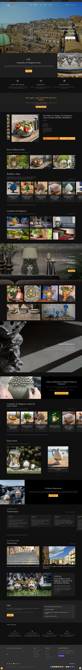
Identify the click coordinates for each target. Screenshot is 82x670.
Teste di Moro (47, 650)
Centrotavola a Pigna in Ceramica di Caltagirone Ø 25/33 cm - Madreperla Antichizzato (54, 197)
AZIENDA (45, 4)
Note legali (47, 653)
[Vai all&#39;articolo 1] (8, 116)
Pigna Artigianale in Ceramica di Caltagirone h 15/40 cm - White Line (69, 197)
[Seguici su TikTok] (16, 663)
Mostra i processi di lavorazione (61, 393)
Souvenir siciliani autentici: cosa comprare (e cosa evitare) (23, 566)
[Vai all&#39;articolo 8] (8, 139)
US (34, 658)
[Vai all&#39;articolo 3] (8, 122)
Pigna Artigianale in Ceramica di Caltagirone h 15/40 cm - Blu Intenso (13, 197)
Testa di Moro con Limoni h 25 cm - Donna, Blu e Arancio (27, 426)
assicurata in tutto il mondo (32, 635)
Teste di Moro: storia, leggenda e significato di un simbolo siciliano (63, 581)
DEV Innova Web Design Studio (30, 666)
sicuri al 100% (68, 635)
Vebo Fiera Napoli (37, 654)
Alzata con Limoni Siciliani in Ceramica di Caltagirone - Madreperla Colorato (13, 426)
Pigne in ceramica (11, 176)
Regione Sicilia (36, 651)
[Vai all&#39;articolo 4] (8, 126)
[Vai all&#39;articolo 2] (8, 119)
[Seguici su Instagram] (9, 663)
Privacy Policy (47, 654)
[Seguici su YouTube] (14, 663)
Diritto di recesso (48, 658)
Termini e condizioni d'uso (49, 656)
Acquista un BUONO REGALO (41, 106)
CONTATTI (50, 4)
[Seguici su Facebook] (7, 663)
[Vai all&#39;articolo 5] (8, 129)
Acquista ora (67, 138)
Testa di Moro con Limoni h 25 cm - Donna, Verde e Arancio (55, 426)
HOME (31, 4)
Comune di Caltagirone (37, 650)
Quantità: (44, 132)
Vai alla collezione (71, 270)
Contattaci (10, 615)
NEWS (41, 4)
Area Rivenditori (36, 656)
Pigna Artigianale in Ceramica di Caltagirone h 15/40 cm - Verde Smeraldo (27, 197)
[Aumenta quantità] (48, 135)
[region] (41, 84)
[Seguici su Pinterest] (11, 663)
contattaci (46, 636)
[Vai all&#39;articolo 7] (8, 136)
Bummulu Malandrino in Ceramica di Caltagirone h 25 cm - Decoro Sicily (58, 469)
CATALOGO (35, 4)
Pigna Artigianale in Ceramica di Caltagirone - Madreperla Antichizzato (41, 197)
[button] (2, 668)
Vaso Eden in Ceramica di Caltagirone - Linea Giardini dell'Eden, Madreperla (58, 116)
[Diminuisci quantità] (44, 135)
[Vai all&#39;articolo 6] (8, 133)
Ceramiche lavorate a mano (13, 635)
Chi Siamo (28, 70)
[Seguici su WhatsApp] (18, 663)
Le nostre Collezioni (70, 37)
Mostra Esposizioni (53, 495)
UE (34, 659)
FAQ (46, 651)
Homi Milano (36, 653)
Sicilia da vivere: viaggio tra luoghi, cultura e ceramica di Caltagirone (58, 567)
